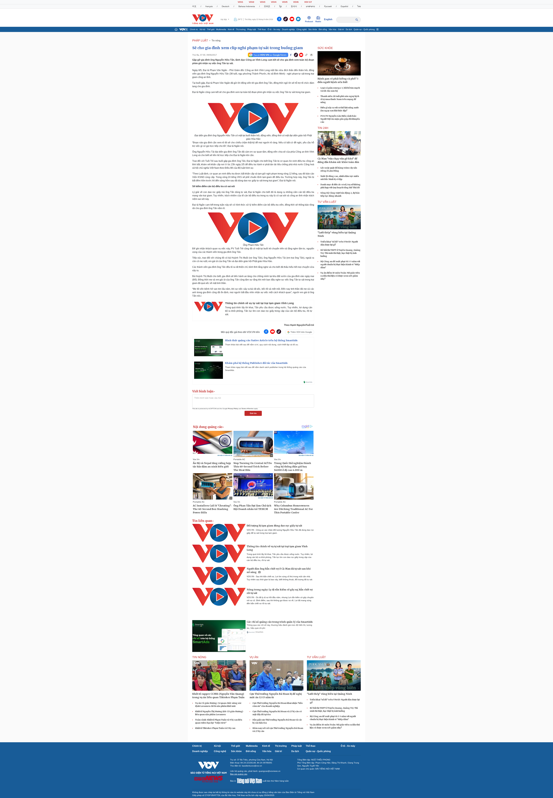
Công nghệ (302, 29)
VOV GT (308, 2)
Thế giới (210, 29)
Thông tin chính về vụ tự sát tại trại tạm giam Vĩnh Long (259, 303)
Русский (328, 6)
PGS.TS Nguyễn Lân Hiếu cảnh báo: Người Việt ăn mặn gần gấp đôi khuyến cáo (340, 119)
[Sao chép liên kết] (306, 55)
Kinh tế (231, 29)
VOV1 (240, 2)
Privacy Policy (233, 408)
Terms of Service (248, 408)
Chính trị (194, 29)
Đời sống (323, 29)
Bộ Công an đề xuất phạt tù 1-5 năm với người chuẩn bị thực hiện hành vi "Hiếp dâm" (340, 264)
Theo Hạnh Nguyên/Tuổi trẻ (299, 325)
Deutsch (225, 6)
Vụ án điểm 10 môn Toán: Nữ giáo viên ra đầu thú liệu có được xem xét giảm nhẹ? (340, 276)
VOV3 (262, 2)
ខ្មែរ (280, 6)
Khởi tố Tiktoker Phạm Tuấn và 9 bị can (215, 728)
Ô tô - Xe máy (274, 29)
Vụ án (254, 657)
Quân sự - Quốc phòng (364, 29)
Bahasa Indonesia (246, 6)
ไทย (359, 6)
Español (344, 6)
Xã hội (202, 29)
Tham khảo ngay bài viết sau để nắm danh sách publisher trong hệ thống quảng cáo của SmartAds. (265, 368)
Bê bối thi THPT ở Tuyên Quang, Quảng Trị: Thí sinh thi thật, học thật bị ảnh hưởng (340, 253)
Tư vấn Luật (327, 201)
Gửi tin (253, 413)
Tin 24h (323, 127)
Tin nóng (216, 40)
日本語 (267, 6)
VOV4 (273, 2)
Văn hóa (332, 29)
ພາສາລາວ (310, 6)
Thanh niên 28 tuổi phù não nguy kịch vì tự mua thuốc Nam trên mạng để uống (339, 99)
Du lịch (349, 29)
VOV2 (251, 2)
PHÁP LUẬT (200, 40)
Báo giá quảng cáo (238, 774)
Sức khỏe (312, 29)
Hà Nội (224, 19)
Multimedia (221, 29)
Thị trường (241, 29)
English (328, 19)
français (209, 6)
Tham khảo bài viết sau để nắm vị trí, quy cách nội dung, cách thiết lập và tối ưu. (262, 344)
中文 (194, 6)
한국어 (294, 6)
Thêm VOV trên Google (301, 332)
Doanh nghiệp (288, 29)
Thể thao (262, 29)
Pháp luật (251, 29)
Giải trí (341, 29)
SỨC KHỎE (325, 48)
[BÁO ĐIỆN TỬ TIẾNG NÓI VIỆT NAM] (202, 19)
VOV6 (296, 2)
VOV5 (284, 2)
